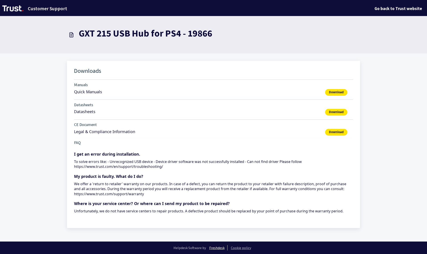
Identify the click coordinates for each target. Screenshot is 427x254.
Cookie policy (241, 248)
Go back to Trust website (398, 8)
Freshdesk (217, 248)
